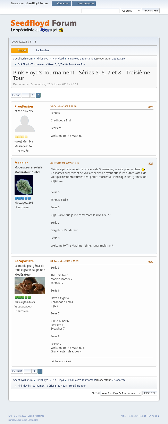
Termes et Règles (137, 415)
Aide (123, 415)
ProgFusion (24, 106)
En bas (16, 94)
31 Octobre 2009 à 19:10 (63, 106)
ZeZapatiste (119, 58)
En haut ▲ (154, 415)
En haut (17, 371)
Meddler (21, 162)
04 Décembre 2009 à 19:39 (64, 260)
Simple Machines (36, 416)
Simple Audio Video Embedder (23, 420)
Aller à (95, 393)
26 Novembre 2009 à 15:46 (64, 162)
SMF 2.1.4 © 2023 (17, 416)
